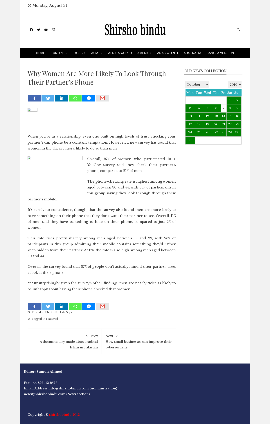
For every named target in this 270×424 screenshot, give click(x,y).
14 (223, 116)
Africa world (120, 53)
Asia (94, 53)
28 (223, 132)
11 (198, 116)
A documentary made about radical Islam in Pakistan (69, 341)
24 (190, 132)
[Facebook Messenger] (88, 98)
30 (237, 132)
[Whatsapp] (75, 98)
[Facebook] (34, 98)
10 (190, 116)
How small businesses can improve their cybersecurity (138, 341)
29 (230, 132)
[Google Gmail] (102, 98)
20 (216, 124)
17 (190, 124)
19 (207, 124)
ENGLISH (52, 312)
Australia (192, 53)
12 (207, 116)
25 (199, 132)
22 (230, 124)
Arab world (167, 53)
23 (237, 124)
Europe (57, 53)
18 (198, 124)
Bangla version (220, 53)
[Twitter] (48, 98)
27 (216, 132)
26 (207, 132)
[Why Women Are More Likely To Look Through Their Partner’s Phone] (102, 92)
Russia (80, 53)
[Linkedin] (61, 98)
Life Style (66, 312)
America (144, 53)
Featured (52, 318)
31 (190, 140)
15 (229, 116)
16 (237, 116)
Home (40, 53)
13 (216, 116)
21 (223, 124)
